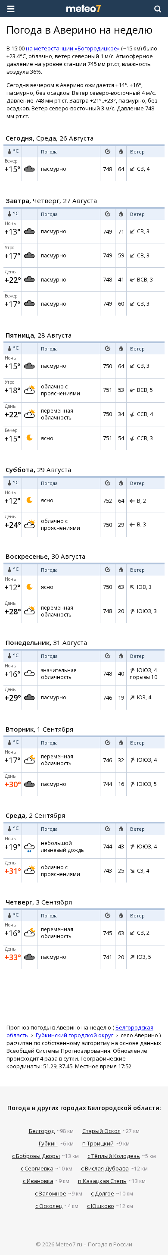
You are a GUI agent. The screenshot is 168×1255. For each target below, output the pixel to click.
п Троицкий (98, 1143)
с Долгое (102, 1193)
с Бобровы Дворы (36, 1156)
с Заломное (50, 1193)
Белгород (42, 1131)
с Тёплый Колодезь (113, 1156)
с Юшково (100, 1206)
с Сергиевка (37, 1168)
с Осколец (48, 1206)
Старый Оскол (101, 1131)
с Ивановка (38, 1181)
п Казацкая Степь (102, 1181)
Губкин (48, 1143)
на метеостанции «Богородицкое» (73, 48)
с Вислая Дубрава (105, 1168)
